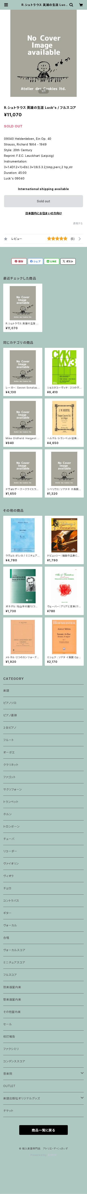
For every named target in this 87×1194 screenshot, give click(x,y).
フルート (8, 740)
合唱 (6, 937)
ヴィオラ (8, 876)
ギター (7, 913)
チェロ (7, 888)
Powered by (39, 1155)
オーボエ (9, 752)
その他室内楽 (12, 1012)
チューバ (8, 838)
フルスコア (10, 974)
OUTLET (9, 1086)
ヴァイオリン (11, 863)
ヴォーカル (10, 925)
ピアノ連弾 (10, 715)
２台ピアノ (9, 727)
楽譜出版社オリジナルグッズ (21, 1098)
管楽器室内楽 (12, 999)
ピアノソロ (10, 703)
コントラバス (11, 900)
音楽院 (7, 1073)
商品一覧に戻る (43, 1130)
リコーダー (10, 851)
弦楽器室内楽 (12, 987)
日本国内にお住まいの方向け (43, 213)
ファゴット (9, 777)
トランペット (11, 801)
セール (7, 1024)
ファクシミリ (11, 1049)
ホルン (7, 814)
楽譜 (6, 690)
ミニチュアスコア (14, 962)
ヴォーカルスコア (14, 950)
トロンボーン (11, 826)
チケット (8, 1110)
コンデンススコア (14, 1061)
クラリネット (11, 764)
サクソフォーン (12, 789)
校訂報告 (9, 1036)
